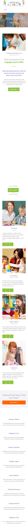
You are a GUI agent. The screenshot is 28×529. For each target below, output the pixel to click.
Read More (13, 402)
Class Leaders (13, 190)
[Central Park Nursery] (14, 3)
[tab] (13, 186)
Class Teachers (13, 186)
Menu (5, 9)
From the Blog (13, 194)
